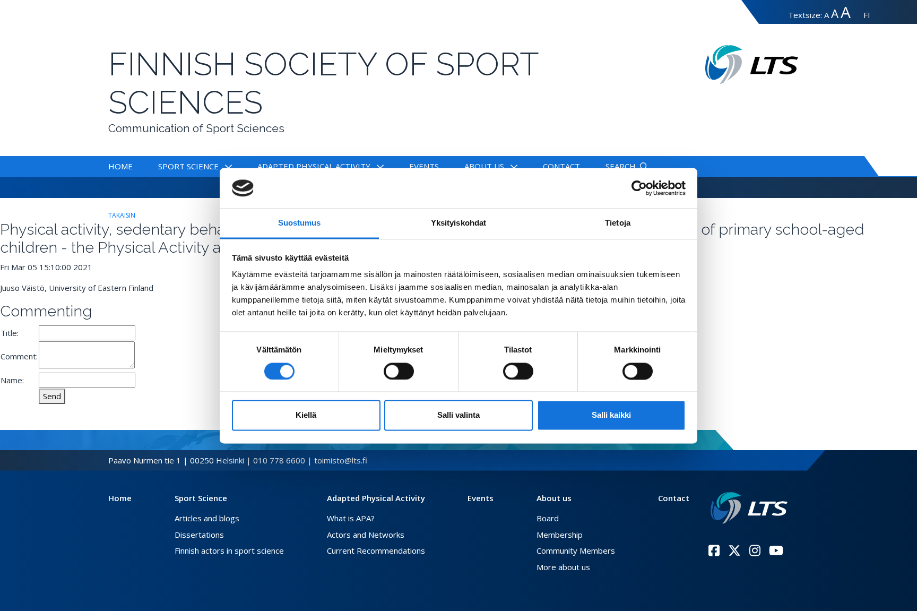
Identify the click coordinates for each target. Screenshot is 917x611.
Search (620, 166)
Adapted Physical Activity (313, 166)
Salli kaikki (611, 415)
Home (120, 166)
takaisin (121, 215)
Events (424, 166)
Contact (561, 166)
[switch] (399, 371)
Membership (560, 534)
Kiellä (306, 415)
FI (866, 15)
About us (484, 166)
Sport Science (188, 166)
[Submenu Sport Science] (226, 166)
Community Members (576, 550)
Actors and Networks (365, 534)
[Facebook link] (714, 550)
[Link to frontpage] (749, 508)
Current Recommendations (376, 550)
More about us (563, 567)
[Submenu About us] (511, 166)
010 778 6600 (279, 460)
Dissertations (199, 534)
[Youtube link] (776, 550)
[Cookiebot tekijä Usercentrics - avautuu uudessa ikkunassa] (639, 188)
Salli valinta (458, 415)
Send (52, 396)
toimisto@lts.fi (340, 460)
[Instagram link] (755, 550)
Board (548, 518)
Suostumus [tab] (299, 223)
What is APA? (351, 518)
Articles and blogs (207, 518)
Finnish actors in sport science (229, 550)
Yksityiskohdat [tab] (458, 223)
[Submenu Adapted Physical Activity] (378, 166)
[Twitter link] (734, 550)
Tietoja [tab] (617, 223)
